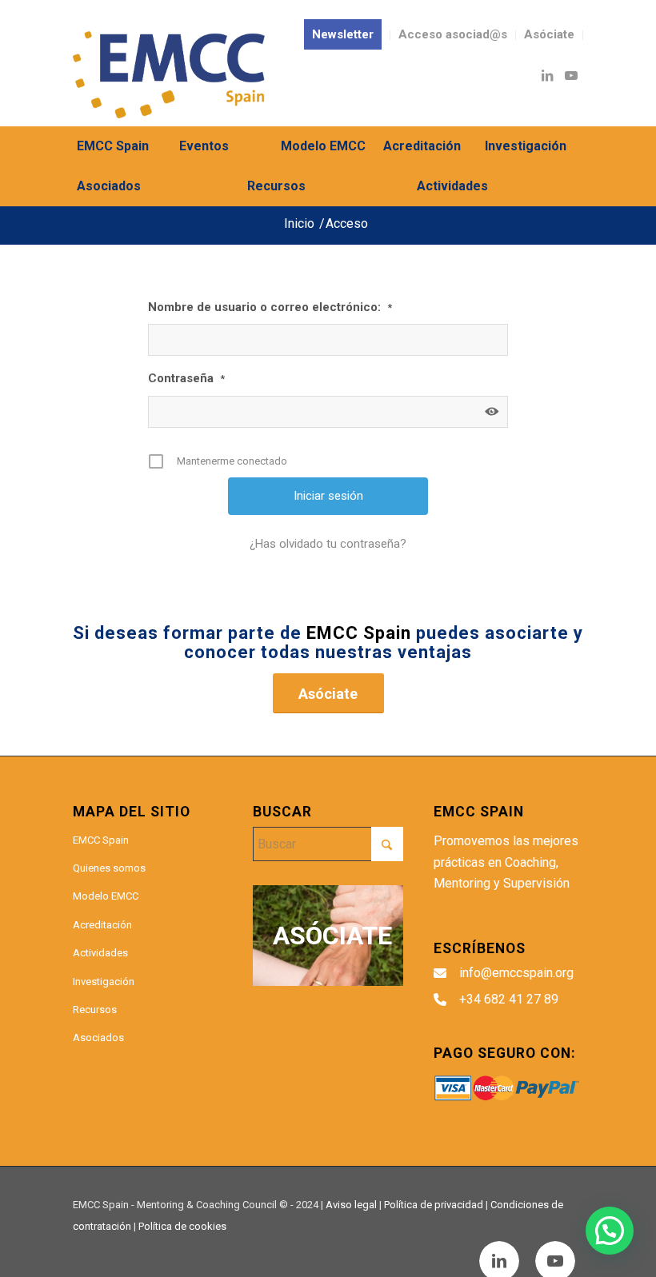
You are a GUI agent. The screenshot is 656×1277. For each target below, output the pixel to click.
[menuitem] (343, 35)
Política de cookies (182, 1226)
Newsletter (343, 34)
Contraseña (186, 378)
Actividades (100, 953)
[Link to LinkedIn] (547, 75)
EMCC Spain (101, 840)
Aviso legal (351, 1205)
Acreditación (102, 925)
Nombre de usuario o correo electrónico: (270, 307)
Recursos (95, 1010)
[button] (610, 1231)
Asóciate (549, 34)
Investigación (103, 982)
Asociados (98, 1038)
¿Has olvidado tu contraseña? (328, 544)
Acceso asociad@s (452, 34)
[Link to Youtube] (571, 75)
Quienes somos (109, 868)
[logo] (169, 74)
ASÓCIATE (332, 935)
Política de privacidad (433, 1205)
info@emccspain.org (516, 972)
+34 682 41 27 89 (508, 999)
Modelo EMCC (105, 896)
